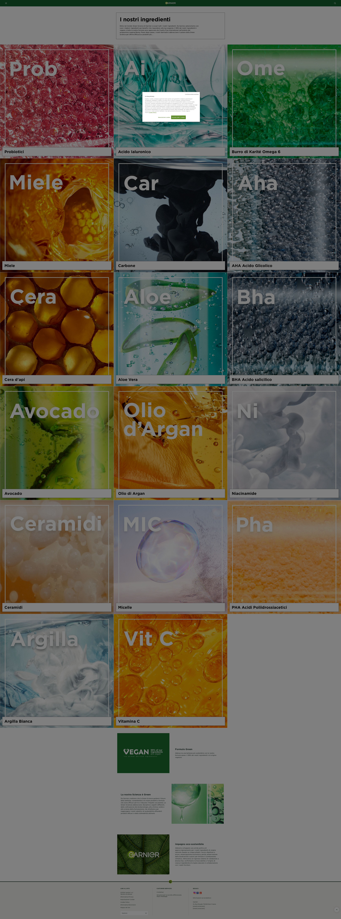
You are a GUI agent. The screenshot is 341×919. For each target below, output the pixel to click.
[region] (171, 107)
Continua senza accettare (192, 94)
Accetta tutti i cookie (178, 117)
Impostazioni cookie (164, 117)
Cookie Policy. (152, 112)
